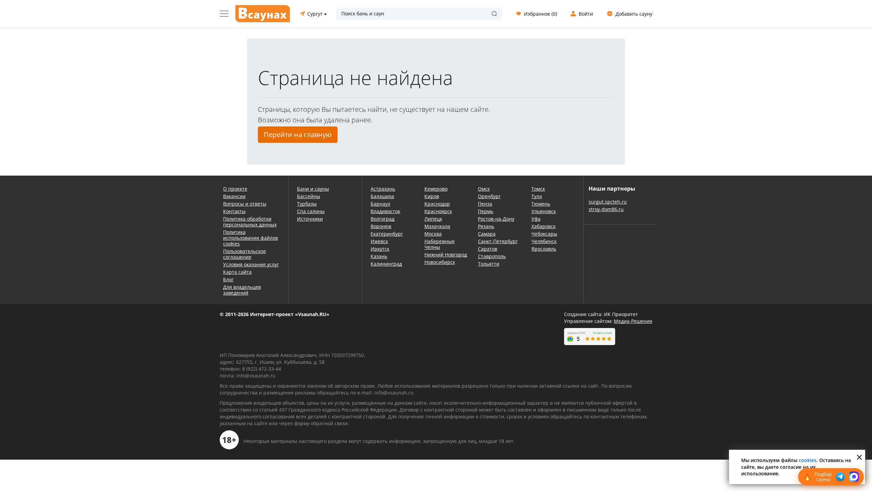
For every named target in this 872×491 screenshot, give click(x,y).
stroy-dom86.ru (606, 209)
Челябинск (544, 241)
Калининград (386, 264)
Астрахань (383, 189)
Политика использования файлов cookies (250, 238)
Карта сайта (237, 272)
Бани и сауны (313, 189)
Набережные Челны (439, 244)
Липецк (433, 219)
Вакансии (234, 196)
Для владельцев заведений (242, 290)
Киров (431, 196)
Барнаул (380, 204)
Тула (536, 196)
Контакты (234, 211)
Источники (310, 219)
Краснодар (437, 204)
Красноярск (438, 211)
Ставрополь (492, 256)
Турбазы (307, 204)
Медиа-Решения (633, 321)
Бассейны (308, 196)
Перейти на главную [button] (298, 134)
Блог (228, 279)
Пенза (485, 204)
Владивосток (385, 211)
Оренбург (489, 196)
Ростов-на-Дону (496, 219)
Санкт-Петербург (498, 241)
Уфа (536, 219)
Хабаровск (543, 226)
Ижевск (379, 241)
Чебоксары (544, 234)
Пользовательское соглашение (244, 254)
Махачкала (437, 226)
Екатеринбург (387, 234)
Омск (484, 189)
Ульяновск (543, 211)
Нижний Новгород (445, 254)
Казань (379, 256)
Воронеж (381, 226)
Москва (433, 234)
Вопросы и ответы (244, 204)
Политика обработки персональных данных (250, 221)
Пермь (485, 211)
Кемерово (436, 189)
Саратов (487, 249)
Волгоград (382, 219)
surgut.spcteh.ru (608, 202)
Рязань (486, 226)
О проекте (235, 189)
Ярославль (543, 249)
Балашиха (382, 196)
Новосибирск (439, 262)
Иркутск (380, 249)
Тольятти (488, 264)
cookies (807, 460)
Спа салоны (311, 211)
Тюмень (540, 204)
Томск (538, 189)
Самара (487, 234)
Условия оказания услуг (251, 264)
